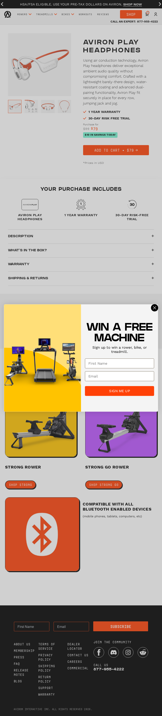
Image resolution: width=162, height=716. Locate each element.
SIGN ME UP (119, 391)
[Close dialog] (154, 307)
